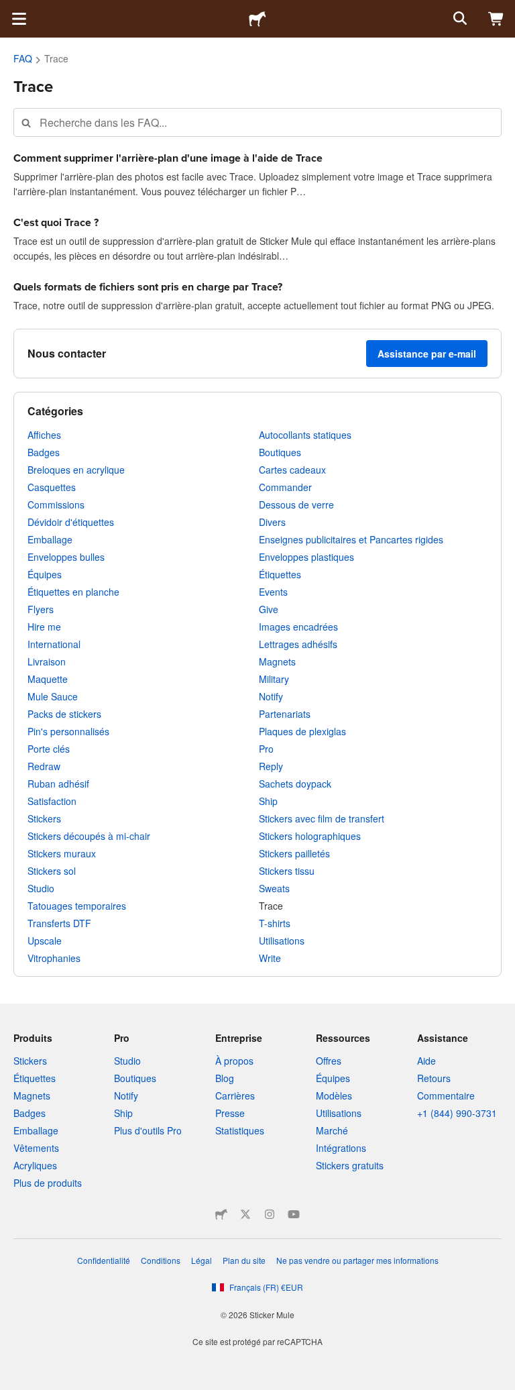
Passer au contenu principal (10, 10)
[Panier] (496, 19)
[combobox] (257, 122)
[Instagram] (269, 1214)
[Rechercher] (458, 19)
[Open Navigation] (19, 19)
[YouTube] (293, 1214)
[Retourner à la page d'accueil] (257, 19)
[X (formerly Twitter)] (245, 1214)
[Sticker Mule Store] (221, 1214)
